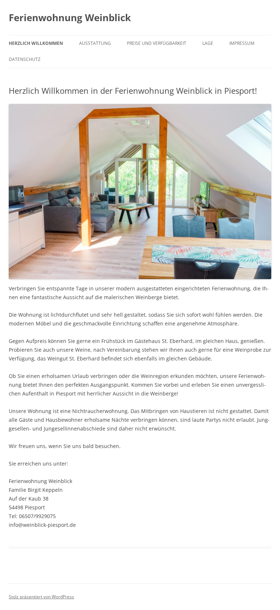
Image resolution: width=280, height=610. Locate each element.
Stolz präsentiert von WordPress (41, 597)
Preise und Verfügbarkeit (156, 43)
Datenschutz (24, 59)
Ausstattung (95, 43)
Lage (207, 43)
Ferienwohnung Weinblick (70, 17)
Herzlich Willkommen (36, 43)
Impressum (241, 43)
